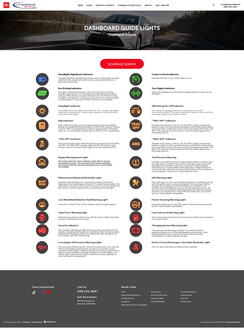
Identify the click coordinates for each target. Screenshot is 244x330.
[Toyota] (6, 5)
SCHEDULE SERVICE (122, 64)
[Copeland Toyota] (25, 5)
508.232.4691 (230, 7)
